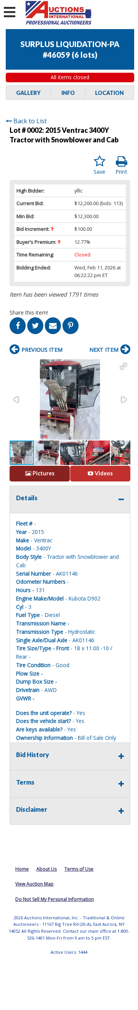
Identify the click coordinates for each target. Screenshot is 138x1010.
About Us (46, 869)
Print (121, 171)
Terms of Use (79, 869)
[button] (123, 366)
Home (22, 869)
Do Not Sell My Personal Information (54, 899)
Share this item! (29, 312)
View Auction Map (34, 884)
